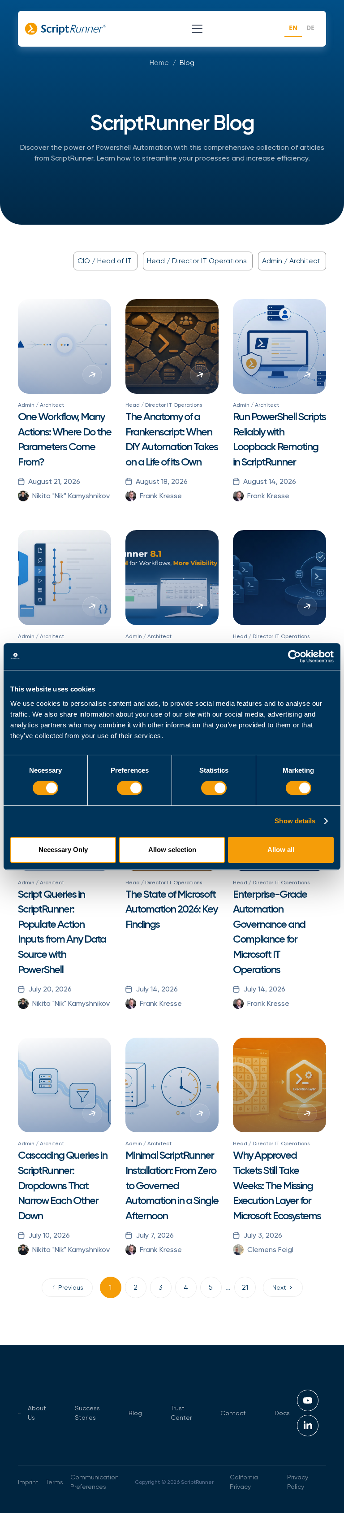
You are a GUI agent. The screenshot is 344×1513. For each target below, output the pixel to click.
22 (245, 1287)
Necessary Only (63, 849)
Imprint (28, 1482)
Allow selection (172, 849)
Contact (233, 1413)
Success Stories (87, 1412)
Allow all (280, 849)
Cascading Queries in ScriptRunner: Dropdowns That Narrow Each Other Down (62, 1185)
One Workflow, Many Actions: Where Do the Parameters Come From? (64, 439)
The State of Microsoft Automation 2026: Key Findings (171, 908)
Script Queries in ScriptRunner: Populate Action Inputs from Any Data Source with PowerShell (62, 931)
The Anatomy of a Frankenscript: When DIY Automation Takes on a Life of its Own (171, 439)
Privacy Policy (297, 1482)
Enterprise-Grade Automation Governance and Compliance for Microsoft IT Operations (270, 931)
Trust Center (181, 1412)
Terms (54, 1482)
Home (159, 62)
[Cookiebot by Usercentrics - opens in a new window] (294, 656)
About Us (37, 1412)
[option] (310, 29)
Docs (282, 1413)
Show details (295, 821)
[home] (65, 28)
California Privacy (244, 1482)
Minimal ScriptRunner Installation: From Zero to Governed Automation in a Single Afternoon (171, 1185)
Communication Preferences (94, 1482)
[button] (195, 28)
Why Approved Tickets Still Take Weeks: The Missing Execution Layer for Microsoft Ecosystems (277, 1185)
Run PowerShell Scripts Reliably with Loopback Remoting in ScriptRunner (279, 439)
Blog (187, 62)
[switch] (129, 788)
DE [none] (310, 27)
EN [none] (293, 27)
